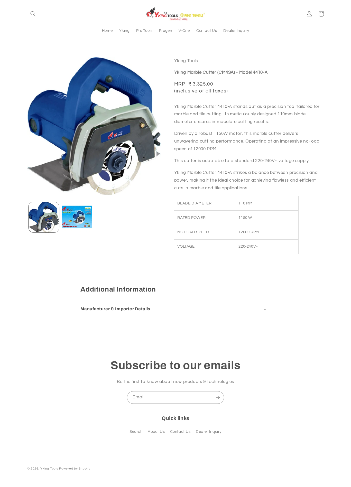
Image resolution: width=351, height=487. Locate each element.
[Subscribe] (218, 397)
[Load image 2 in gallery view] (77, 217)
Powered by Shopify (74, 468)
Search (136, 432)
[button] (33, 14)
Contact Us (180, 432)
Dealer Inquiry (208, 432)
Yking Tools (49, 468)
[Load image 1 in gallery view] (44, 217)
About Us (156, 432)
